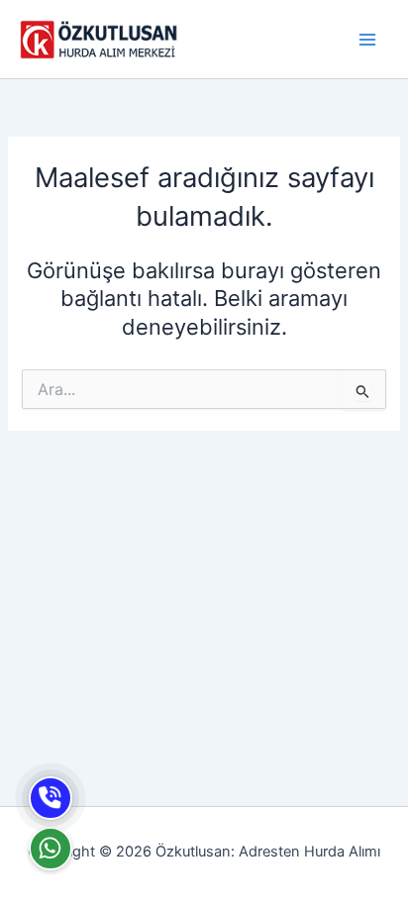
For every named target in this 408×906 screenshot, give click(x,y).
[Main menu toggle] (367, 39)
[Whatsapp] (50, 848)
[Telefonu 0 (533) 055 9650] (50, 798)
